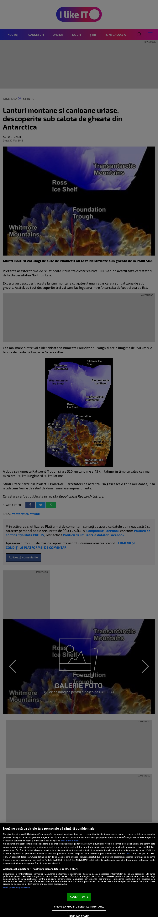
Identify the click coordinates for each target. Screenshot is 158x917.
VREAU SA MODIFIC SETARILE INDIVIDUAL (79, 906)
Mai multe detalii (69, 840)
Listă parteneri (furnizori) (16, 887)
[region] (79, 870)
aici (128, 853)
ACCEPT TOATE (79, 896)
